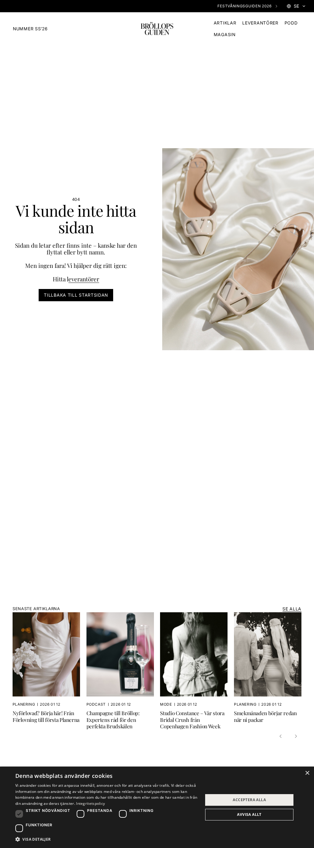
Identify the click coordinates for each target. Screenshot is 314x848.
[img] (157, 28)
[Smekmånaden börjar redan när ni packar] (267, 670)
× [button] (307, 773)
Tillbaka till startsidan (76, 295)
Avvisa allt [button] (249, 814)
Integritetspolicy (90, 803)
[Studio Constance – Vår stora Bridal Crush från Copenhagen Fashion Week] (197, 670)
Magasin (225, 34)
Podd (291, 22)
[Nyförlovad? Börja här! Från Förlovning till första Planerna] (49, 670)
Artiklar (225, 22)
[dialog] (157, 807)
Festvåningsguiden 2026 (244, 6)
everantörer (83, 279)
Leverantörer (260, 22)
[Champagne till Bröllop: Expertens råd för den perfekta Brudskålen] (123, 670)
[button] (281, 736)
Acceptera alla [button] (249, 799)
